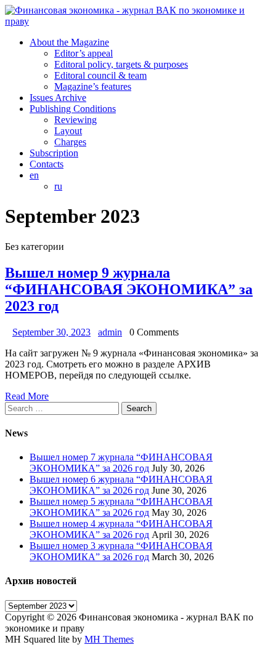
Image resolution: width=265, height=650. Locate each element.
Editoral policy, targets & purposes (121, 64)
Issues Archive (58, 97)
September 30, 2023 (51, 332)
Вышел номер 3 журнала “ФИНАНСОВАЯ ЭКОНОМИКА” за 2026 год (121, 551)
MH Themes (109, 639)
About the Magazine (69, 42)
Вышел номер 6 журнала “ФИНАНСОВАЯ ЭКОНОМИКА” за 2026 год (121, 485)
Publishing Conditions (73, 108)
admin (110, 332)
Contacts (46, 164)
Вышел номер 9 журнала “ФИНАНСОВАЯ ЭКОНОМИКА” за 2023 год (129, 289)
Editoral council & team (100, 75)
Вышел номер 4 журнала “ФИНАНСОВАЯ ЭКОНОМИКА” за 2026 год (121, 529)
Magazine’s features (92, 86)
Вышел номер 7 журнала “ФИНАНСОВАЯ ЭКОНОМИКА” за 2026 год (121, 462)
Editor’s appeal (83, 53)
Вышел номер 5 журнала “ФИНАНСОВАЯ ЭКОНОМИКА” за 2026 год (121, 507)
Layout (68, 131)
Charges (70, 142)
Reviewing (75, 119)
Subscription (54, 153)
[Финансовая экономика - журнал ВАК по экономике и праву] (132, 16)
